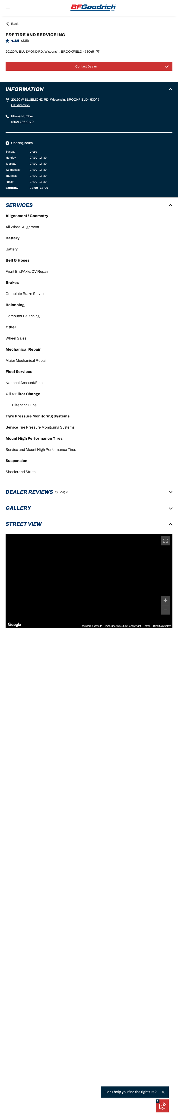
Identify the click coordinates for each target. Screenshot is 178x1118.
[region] (89, 581)
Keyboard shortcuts (92, 626)
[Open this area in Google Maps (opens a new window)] (14, 625)
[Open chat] (162, 1105)
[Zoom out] (165, 610)
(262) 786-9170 (22, 122)
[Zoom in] (165, 600)
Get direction (20, 105)
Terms (147, 626)
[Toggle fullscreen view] (165, 540)
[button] (157, 1101)
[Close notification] (163, 1092)
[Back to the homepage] (93, 8)
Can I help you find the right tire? (131, 1092)
